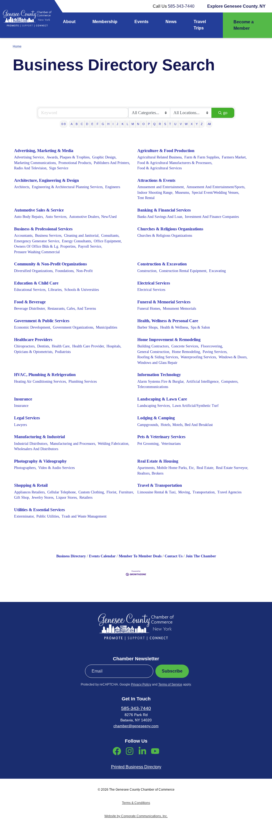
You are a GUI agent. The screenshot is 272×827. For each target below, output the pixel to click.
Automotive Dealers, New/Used (93, 217)
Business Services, (48, 236)
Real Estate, (205, 468)
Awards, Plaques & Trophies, (68, 157)
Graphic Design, (104, 157)
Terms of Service (170, 684)
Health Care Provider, (88, 346)
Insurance (23, 399)
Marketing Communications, (35, 163)
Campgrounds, (148, 425)
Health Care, (61, 346)
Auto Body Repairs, (29, 217)
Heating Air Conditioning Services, (40, 382)
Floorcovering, (212, 346)
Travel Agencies (229, 492)
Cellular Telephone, (62, 492)
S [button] (165, 124)
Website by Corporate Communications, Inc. (136, 816)
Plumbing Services (83, 382)
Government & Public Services (41, 320)
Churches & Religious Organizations (170, 229)
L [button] (127, 124)
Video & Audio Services (56, 468)
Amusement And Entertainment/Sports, (215, 187)
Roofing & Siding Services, (158, 357)
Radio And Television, (31, 168)
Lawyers (20, 425)
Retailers (85, 497)
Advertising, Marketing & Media (43, 150)
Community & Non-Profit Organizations (50, 264)
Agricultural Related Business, (160, 157)
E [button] (92, 124)
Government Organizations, (73, 327)
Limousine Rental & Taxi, (157, 492)
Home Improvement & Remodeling (169, 339)
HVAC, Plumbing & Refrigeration (45, 374)
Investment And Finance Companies (212, 217)
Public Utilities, (48, 516)
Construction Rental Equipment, (183, 271)
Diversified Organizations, (34, 271)
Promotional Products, (75, 163)
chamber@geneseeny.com (136, 726)
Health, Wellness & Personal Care (167, 320)
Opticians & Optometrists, (33, 352)
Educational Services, (30, 290)
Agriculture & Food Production (165, 150)
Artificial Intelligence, (203, 382)
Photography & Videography (40, 461)
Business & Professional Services (43, 229)
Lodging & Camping (156, 418)
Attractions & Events (156, 180)
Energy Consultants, (77, 241)
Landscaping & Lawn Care (162, 399)
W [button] (186, 124)
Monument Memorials (179, 309)
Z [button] (202, 124)
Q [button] (154, 124)
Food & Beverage (30, 302)
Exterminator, (24, 516)
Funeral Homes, (149, 309)
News (171, 21)
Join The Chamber (201, 556)
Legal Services (27, 418)
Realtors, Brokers (150, 473)
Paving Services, (215, 352)
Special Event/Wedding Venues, (215, 193)
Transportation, (204, 492)
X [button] (192, 124)
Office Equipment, (108, 241)
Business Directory (71, 556)
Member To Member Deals (140, 556)
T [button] (170, 124)
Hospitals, (114, 346)
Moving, (184, 492)
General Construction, (153, 352)
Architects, (22, 187)
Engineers (112, 187)
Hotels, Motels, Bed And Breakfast (187, 425)
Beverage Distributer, (30, 309)
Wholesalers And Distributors (36, 449)
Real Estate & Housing (157, 461)
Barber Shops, (148, 327)
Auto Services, (56, 217)
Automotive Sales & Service (39, 210)
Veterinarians (171, 444)
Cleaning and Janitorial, (82, 236)
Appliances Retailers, (30, 492)
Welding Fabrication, (113, 444)
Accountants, (23, 236)
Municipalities (106, 327)
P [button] (149, 124)
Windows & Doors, (233, 357)
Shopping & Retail (31, 485)
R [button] (160, 124)
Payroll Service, (90, 246)
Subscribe (172, 671)
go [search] (225, 112)
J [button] (117, 124)
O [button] (143, 124)
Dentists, (43, 346)
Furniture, (126, 492)
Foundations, (65, 271)
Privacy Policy (141, 684)
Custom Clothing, (91, 492)
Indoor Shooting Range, (155, 193)
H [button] (108, 124)
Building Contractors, (153, 346)
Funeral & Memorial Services (163, 302)
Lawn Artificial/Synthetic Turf (195, 406)
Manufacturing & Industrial (39, 436)
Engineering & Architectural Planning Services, (68, 187)
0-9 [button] (63, 124)
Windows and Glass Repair (157, 363)
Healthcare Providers (33, 339)
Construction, (147, 271)
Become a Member (243, 25)
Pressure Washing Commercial (37, 252)
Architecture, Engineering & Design (46, 180)
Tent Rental (146, 198)
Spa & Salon (200, 327)
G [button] (103, 124)
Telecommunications (152, 387)
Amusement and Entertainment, (161, 187)
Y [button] (197, 124)
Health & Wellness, (174, 327)
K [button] (123, 124)
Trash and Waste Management (84, 516)
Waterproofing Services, (199, 357)
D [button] (87, 124)
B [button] (77, 124)
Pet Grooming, (148, 444)
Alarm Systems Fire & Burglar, (161, 382)
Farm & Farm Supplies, (202, 157)
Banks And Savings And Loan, (160, 217)
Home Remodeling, (186, 352)
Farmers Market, (234, 157)
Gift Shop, (22, 497)
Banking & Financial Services (164, 210)
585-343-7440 (181, 6)
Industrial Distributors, (31, 444)
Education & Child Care (36, 283)
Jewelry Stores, (43, 497)
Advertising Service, (29, 157)
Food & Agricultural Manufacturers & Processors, (174, 163)
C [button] (82, 124)
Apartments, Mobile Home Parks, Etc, (166, 468)
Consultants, (110, 236)
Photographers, (25, 468)
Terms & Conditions (136, 803)
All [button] (209, 124)
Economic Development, (32, 327)
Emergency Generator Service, (37, 241)
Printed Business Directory (136, 767)
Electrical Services (153, 283)
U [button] (175, 124)
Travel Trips (200, 24)
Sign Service (58, 168)
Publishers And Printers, (112, 163)
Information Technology (159, 374)
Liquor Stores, (67, 497)
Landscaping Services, (154, 406)
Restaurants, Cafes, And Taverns (72, 309)
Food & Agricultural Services (159, 168)
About (69, 21)
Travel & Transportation (159, 485)
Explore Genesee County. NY (236, 6)
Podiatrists (63, 352)
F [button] (98, 124)
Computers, (230, 382)
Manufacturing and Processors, (73, 444)
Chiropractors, (25, 346)
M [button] (132, 124)
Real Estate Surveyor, (232, 468)
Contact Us (173, 556)
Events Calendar (102, 556)
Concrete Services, (185, 346)
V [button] (181, 124)
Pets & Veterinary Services (161, 436)
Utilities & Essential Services (39, 509)
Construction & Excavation (162, 264)
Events (141, 21)
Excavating (217, 271)
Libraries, (55, 290)
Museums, (182, 193)
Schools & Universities (81, 290)
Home (17, 46)
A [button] (72, 124)
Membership (104, 21)
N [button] (138, 124)
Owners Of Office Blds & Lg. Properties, (45, 246)
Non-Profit (84, 271)
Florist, (112, 492)
